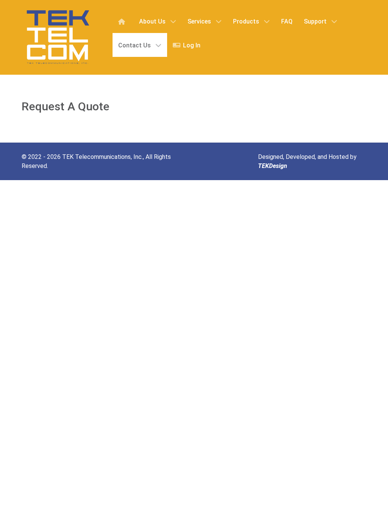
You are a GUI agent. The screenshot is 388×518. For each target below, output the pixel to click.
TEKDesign (272, 166)
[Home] (123, 21)
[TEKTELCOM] (58, 37)
